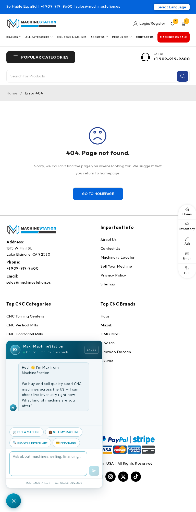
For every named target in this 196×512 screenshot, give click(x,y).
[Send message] (94, 471)
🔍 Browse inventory (30, 443)
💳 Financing (66, 443)
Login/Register (152, 23)
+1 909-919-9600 (57, 6)
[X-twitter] (123, 477)
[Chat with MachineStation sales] (13, 500)
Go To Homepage (98, 194)
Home (12, 93)
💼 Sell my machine (63, 432)
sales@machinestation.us (98, 6)
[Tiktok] (136, 477)
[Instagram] (110, 477)
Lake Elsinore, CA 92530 (28, 254)
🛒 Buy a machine (26, 432)
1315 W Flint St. (19, 248)
